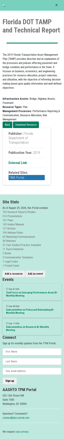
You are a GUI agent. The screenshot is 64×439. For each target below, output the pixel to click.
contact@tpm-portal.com (16, 417)
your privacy (22, 431)
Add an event (35, 273)
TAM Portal (16, 177)
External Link (18, 163)
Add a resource (14, 273)
